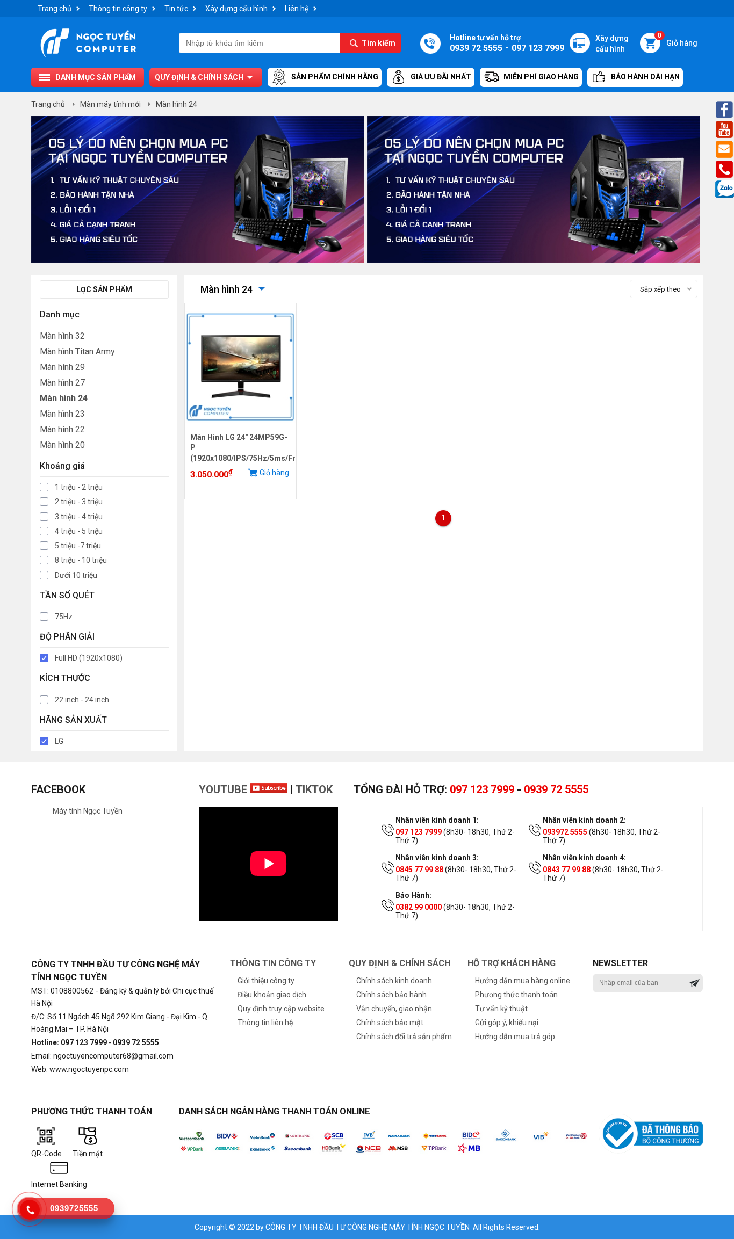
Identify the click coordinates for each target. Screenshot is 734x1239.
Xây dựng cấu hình (236, 8)
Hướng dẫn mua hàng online (522, 980)
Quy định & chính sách (199, 77)
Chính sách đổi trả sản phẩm (404, 1036)
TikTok (314, 789)
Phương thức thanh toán (516, 994)
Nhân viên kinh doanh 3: (437, 857)
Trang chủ (54, 8)
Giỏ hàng (677, 40)
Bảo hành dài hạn (645, 77)
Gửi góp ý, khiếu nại (506, 1022)
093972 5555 (565, 832)
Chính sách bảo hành (391, 994)
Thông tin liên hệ (265, 1022)
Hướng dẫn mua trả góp (515, 1036)
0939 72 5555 (556, 789)
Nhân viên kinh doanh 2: (584, 820)
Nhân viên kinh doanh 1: (437, 820)
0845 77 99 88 (419, 869)
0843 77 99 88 (567, 869)
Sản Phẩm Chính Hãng (334, 77)
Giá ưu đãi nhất (441, 77)
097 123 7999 (482, 789)
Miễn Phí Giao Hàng (541, 77)
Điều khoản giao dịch (272, 994)
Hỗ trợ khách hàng (511, 963)
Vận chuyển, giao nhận (394, 1008)
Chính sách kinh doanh (394, 980)
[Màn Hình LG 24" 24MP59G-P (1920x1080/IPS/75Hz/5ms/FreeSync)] (240, 428)
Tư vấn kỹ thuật (501, 1008)
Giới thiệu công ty (266, 980)
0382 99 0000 (418, 907)
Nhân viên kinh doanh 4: (584, 857)
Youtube (224, 789)
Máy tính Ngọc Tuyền (88, 811)
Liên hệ (296, 8)
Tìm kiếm (378, 43)
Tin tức (176, 8)
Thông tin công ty (118, 8)
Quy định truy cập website (281, 1008)
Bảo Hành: (413, 895)
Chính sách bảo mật (389, 1022)
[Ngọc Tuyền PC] (88, 56)
